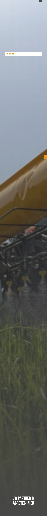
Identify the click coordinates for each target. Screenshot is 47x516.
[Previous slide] (3, 261)
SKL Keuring (32, 53)
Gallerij (26, 53)
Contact (37, 53)
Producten (21, 53)
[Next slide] (43, 261)
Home (17, 53)
